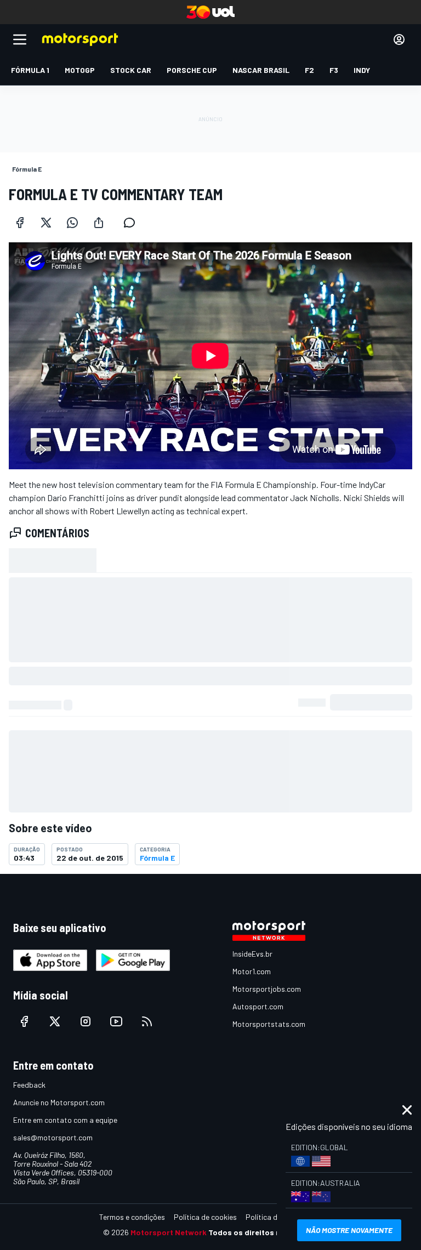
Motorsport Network (168, 1232)
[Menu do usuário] (399, 39)
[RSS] (147, 1021)
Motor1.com (251, 971)
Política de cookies (205, 1216)
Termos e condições (132, 1216)
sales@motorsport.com (53, 1137)
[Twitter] (46, 223)
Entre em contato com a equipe (65, 1119)
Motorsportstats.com (268, 1024)
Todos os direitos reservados (263, 1232)
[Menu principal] (20, 39)
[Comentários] (132, 223)
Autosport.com (257, 1006)
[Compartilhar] (99, 223)
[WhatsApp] (72, 223)
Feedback (29, 1084)
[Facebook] (20, 223)
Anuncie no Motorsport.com (59, 1102)
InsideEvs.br (252, 953)
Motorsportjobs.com (266, 988)
